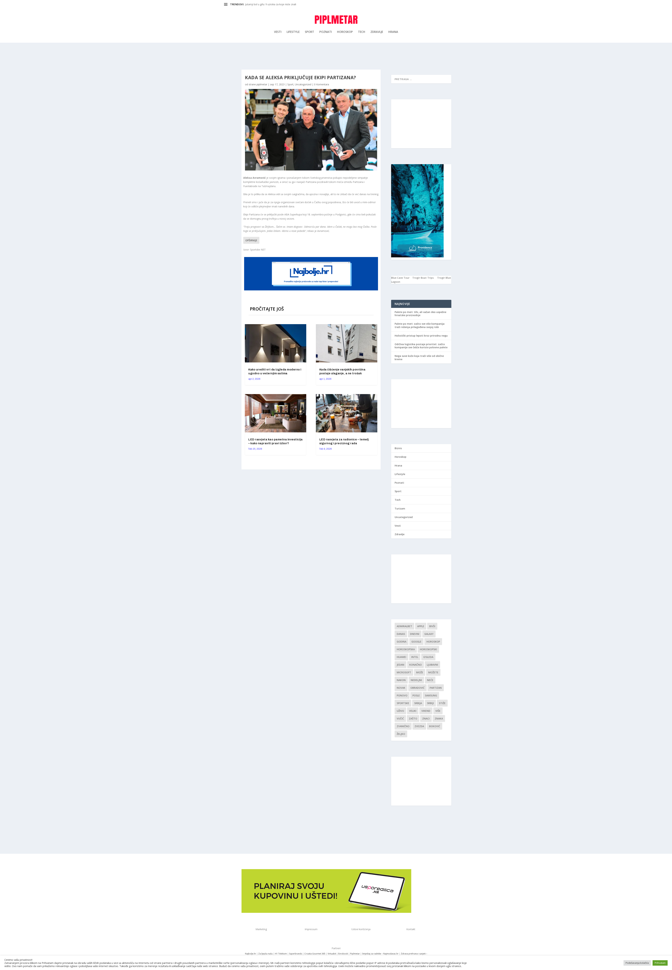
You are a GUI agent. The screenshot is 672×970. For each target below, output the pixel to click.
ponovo (402, 695)
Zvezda (419, 726)
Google (416, 641)
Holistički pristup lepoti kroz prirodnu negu (421, 335)
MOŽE (419, 672)
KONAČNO (415, 664)
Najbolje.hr (250, 953)
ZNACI (426, 718)
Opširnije (251, 240)
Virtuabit (332, 953)
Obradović (417, 687)
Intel (414, 657)
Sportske (403, 703)
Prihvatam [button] (660, 962)
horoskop (433, 641)
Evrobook (343, 953)
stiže (442, 703)
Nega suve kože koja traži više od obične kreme (419, 357)
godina (401, 641)
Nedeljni (416, 680)
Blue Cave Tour (400, 277)
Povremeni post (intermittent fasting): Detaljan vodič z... (276, 4)
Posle (416, 695)
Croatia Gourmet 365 (314, 953)
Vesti (277, 32)
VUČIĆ (400, 718)
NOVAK (401, 687)
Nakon (401, 680)
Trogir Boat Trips (423, 277)
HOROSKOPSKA (406, 649)
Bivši (432, 626)
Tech (361, 32)
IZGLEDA (428, 657)
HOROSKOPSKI (428, 649)
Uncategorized (303, 84)
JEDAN (400, 664)
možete (433, 672)
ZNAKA (439, 718)
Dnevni (414, 634)
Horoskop (345, 32)
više (437, 710)
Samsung (431, 695)
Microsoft (404, 672)
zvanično (403, 726)
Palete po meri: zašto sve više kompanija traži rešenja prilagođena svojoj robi (419, 325)
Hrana (393, 32)
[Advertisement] (421, 123)
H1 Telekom (281, 953)
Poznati (325, 32)
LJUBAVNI (432, 664)
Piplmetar (355, 953)
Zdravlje (376, 32)
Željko (401, 734)
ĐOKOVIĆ (434, 726)
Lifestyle (293, 32)
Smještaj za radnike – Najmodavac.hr (380, 953)
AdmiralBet (404, 626)
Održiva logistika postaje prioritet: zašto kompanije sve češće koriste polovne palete (421, 346)
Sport (309, 32)
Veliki (412, 710)
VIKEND (425, 710)
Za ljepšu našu (265, 953)
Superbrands (295, 953)
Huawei (401, 657)
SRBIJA (418, 703)
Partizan (436, 687)
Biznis (398, 448)
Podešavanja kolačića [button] (637, 962)
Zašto (413, 718)
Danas (401, 634)
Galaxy (428, 634)
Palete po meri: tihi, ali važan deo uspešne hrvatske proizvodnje (420, 313)
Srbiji (430, 703)
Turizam (400, 508)
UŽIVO (400, 710)
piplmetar (262, 84)
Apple (420, 626)
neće (430, 680)
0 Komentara (321, 84)
